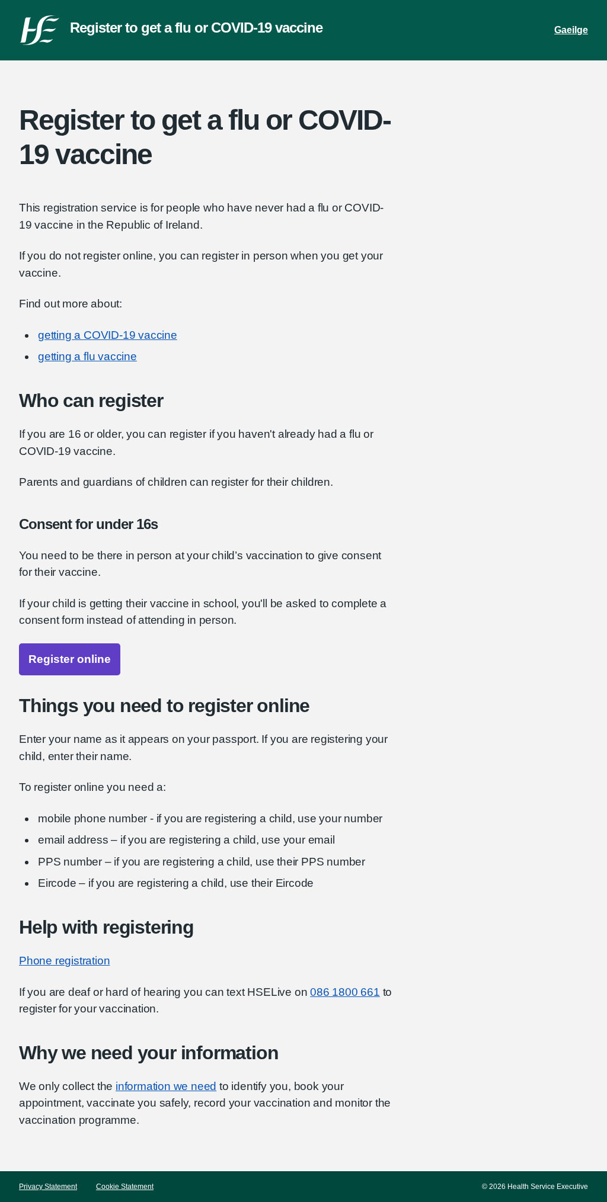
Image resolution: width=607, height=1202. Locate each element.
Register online (69, 659)
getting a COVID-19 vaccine (107, 335)
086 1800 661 (345, 992)
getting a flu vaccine (87, 356)
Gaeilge (571, 30)
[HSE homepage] (39, 30)
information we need (166, 1086)
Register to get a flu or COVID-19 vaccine (196, 28)
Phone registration (64, 960)
